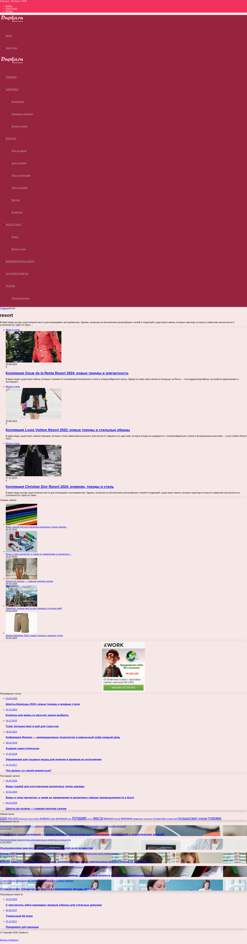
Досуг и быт (13, 224)
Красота (11, 138)
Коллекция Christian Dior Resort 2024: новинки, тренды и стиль (60, 486)
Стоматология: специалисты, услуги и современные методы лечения (47, 888)
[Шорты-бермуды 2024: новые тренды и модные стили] (21, 633)
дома (52, 818)
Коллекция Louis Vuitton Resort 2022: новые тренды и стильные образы (68, 430)
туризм (202, 818)
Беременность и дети (20, 261)
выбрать (45, 818)
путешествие (159, 818)
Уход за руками (19, 188)
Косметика (16, 212)
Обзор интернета (20, 298)
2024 (3, 818)
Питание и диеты (17, 274)
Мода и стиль (18, 249)
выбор (36, 819)
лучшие (79, 817)
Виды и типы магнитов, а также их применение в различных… (39, 554)
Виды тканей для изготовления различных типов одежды (36, 527)
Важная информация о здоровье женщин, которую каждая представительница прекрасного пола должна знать (76, 861)
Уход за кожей (18, 163)
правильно (138, 818)
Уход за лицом (19, 151)
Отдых (14, 237)
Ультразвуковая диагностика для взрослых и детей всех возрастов (46, 848)
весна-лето (23, 819)
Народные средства (22, 114)
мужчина (126, 818)
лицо (69, 819)
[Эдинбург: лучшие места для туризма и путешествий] (21, 606)
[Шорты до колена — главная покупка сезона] (21, 578)
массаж (90, 819)
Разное (10, 286)
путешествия (187, 818)
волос (31, 819)
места (98, 818)
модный (117, 819)
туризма (214, 818)
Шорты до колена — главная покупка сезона (29, 581)
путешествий (171, 819)
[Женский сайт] (14, 21)
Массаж (15, 200)
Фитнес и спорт (19, 126)
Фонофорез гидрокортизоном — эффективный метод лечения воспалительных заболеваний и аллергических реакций (82, 834)
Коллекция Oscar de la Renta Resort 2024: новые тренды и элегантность (67, 373)
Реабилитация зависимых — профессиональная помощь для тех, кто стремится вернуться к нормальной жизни (77, 875)
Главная (4, 308)
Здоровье (12, 89)
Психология (17, 102)
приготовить (147, 819)
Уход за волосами (20, 175)
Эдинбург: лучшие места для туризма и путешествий (34, 608)
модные (108, 818)
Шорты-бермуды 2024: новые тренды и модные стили (34, 635)
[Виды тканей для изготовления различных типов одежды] (21, 524)
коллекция (61, 818)
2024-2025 (12, 818)
